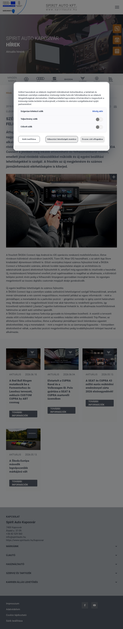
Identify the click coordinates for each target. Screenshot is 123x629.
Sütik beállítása (29, 139)
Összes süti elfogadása (92, 139)
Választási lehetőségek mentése (61, 139)
